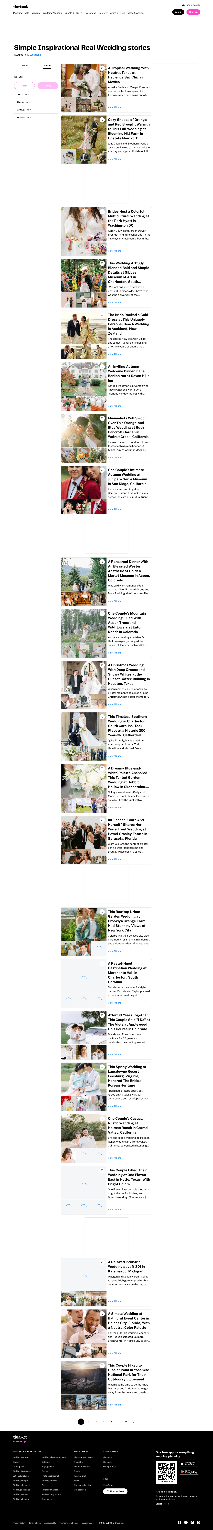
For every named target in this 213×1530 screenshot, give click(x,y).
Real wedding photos (51, 1494)
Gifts (44, 1485)
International (80, 1476)
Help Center (108, 1485)
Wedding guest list (21, 1490)
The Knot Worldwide (83, 1457)
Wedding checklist (21, 1485)
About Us (78, 1462)
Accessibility (50, 1523)
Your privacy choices (68, 1523)
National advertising (83, 1485)
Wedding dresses (49, 1480)
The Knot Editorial (82, 1466)
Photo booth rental (50, 1476)
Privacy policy (19, 1523)
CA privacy (87, 1523)
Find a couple (193, 5)
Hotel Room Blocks (50, 1490)
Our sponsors (80, 1490)
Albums (47, 65)
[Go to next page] (134, 1421)
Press (76, 1480)
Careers (77, 1471)
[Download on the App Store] (189, 1463)
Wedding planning (21, 1499)
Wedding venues (20, 1494)
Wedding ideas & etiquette (54, 1457)
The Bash (107, 1462)
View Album (114, 107)
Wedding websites (21, 1457)
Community (47, 1499)
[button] (36, 94)
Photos (25, 65)
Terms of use (35, 1523)
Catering (46, 1462)
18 (126, 1421)
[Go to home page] (20, 1438)
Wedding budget (20, 1480)
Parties (45, 1471)
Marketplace (18, 1466)
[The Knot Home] (20, 6)
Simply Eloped (109, 1466)
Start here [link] (161, 1504)
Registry (16, 1462)
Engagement (48, 1466)
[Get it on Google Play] (189, 1472)
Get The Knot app (21, 1476)
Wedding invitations (22, 1471)
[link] (179, 1522)
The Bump (107, 1457)
